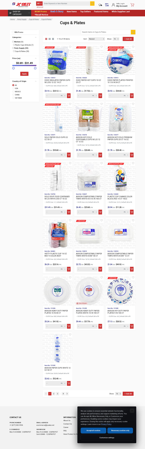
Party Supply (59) (21, 48)
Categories (16, 37)
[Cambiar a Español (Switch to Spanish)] (107, 5)
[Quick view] (70, 47)
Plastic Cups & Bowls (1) (24, 45)
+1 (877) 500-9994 (16, 425)
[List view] (53, 39)
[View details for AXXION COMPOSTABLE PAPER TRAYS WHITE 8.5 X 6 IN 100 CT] (89, 176)
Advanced (40, 7)
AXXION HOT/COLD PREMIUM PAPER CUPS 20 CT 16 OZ (120, 138)
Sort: (85, 39)
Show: (109, 39)
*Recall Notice (41, 15)
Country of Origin (19, 81)
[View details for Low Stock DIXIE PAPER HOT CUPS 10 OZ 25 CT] (89, 60)
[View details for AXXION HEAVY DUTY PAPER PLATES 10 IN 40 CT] (57, 290)
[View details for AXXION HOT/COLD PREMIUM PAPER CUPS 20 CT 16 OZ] (120, 117)
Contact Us (67, 424)
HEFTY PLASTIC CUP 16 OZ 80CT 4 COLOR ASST (56, 255)
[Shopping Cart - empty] (132, 5)
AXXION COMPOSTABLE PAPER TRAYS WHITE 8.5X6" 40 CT (89, 255)
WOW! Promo (41, 11)
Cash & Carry (56, 11)
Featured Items (101, 11)
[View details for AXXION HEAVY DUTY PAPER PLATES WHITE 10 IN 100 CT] (89, 290)
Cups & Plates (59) (22, 51)
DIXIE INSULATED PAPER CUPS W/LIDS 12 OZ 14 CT (57, 81)
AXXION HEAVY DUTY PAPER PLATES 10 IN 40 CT (56, 312)
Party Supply (21, 19)
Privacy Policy (106, 424)
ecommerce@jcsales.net (45, 425)
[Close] (132, 410)
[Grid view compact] (46, 39)
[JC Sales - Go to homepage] (21, 5)
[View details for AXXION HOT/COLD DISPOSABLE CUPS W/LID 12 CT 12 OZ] (89, 117)
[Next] (67, 393)
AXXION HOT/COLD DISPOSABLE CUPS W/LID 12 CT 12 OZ (88, 139)
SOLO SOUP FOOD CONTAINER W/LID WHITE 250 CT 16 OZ (57, 197)
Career (65, 427)
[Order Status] (100, 5)
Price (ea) (16, 58)
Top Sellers (85, 11)
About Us (66, 420)
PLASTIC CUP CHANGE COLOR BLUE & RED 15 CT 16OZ (120, 197)
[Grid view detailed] (49, 39)
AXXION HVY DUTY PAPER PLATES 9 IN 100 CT (118, 312)
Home (12, 19)
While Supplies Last (121, 11)
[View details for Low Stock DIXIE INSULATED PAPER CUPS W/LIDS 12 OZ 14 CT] (57, 60)
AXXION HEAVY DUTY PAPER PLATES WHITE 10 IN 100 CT (87, 312)
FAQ (64, 431)
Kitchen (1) (18, 42)
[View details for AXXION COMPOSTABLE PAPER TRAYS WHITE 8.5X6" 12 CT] (120, 233)
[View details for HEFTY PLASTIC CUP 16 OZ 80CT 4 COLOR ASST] (57, 233)
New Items (72, 11)
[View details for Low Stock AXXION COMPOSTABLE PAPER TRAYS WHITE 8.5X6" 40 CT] (89, 233)
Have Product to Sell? (71, 434)
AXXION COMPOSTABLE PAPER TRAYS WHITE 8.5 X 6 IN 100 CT (89, 197)
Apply (24, 74)
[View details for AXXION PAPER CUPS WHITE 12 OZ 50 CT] (57, 347)
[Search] (92, 3)
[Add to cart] (69, 95)
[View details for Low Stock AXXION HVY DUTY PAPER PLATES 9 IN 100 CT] (120, 290)
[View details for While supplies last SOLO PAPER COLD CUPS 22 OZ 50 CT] (57, 117)
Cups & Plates (34, 19)
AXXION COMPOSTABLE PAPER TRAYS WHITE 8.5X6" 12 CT (120, 255)
